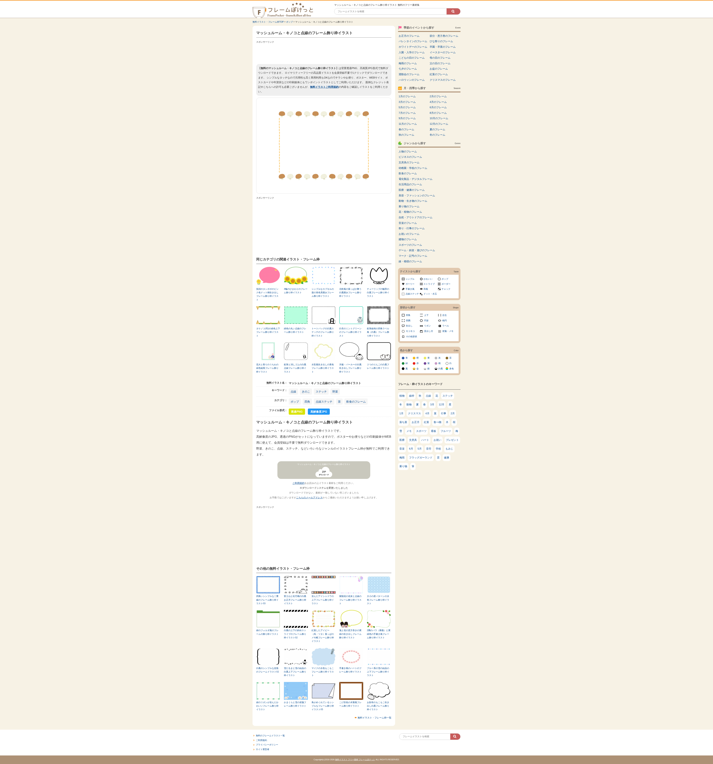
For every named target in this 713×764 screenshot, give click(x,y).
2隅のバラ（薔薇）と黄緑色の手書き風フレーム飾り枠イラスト (378, 634)
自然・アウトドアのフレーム (415, 217)
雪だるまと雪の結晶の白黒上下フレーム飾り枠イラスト (295, 672)
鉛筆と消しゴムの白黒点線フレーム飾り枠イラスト (295, 368)
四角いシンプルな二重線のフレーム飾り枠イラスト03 (267, 600)
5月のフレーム (407, 107)
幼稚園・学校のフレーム (413, 167)
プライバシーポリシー (267, 744)
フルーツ (446, 431)
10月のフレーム (439, 118)
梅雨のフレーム (408, 63)
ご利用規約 (298, 483)
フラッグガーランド (420, 457)
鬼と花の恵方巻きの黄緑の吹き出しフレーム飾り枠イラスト (350, 634)
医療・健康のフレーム (412, 189)
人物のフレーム (408, 151)
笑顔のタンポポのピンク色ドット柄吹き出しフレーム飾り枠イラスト (267, 294)
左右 (444, 315)
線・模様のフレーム (410, 261)
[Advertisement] (323, 53)
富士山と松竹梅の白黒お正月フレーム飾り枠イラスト (295, 600)
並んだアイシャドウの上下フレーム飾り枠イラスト (323, 600)
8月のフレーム (438, 112)
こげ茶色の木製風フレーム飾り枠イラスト (350, 704)
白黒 (440, 368)
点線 (293, 391)
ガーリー (410, 284)
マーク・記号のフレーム (413, 255)
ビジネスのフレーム (410, 156)
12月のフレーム (439, 123)
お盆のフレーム (439, 68)
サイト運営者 (262, 749)
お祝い (437, 439)
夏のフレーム (437, 129)
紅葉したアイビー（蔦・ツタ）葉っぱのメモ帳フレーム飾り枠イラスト (323, 635)
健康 (446, 457)
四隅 (408, 320)
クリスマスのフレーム (443, 79)
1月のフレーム (407, 96)
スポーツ (421, 431)
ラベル (445, 325)
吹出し (409, 325)
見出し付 (428, 331)
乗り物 (403, 466)
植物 (402, 395)
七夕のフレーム (408, 68)
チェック (446, 289)
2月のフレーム (438, 96)
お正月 (415, 422)
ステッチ (321, 391)
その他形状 (411, 336)
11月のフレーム (408, 123)
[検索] (453, 11)
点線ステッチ (324, 401)
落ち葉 (403, 422)
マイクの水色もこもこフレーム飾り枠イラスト (323, 672)
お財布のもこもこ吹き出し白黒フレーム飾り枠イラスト (378, 706)
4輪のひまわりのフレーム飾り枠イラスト (295, 291)
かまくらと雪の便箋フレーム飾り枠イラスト (295, 704)
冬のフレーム (437, 134)
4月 (427, 413)
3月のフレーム (407, 101)
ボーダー (446, 284)
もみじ (449, 448)
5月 (420, 448)
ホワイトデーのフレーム (413, 46)
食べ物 (437, 422)
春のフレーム (406, 129)
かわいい (428, 279)
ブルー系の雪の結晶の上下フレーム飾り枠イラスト (378, 672)
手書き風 (410, 289)
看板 (433, 431)
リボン (427, 325)
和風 (426, 289)
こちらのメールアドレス (309, 497)
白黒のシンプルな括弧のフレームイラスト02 (267, 670)
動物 (409, 404)
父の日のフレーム (440, 63)
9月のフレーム (407, 118)
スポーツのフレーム (410, 244)
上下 (426, 315)
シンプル (410, 279)
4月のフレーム (438, 101)
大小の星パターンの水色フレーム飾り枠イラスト (378, 600)
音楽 (402, 448)
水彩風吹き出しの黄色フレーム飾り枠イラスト (323, 368)
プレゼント (452, 439)
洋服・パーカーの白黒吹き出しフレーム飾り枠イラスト (350, 368)
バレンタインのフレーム (413, 41)
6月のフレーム (438, 107)
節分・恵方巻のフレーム (444, 35)
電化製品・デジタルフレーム (415, 178)
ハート (425, 439)
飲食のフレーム (356, 401)
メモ (409, 431)
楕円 (444, 320)
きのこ (306, 391)
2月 (453, 413)
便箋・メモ (447, 331)
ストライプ (429, 284)
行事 (443, 413)
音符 (428, 448)
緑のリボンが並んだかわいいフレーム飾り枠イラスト (267, 706)
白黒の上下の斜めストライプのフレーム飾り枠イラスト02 (295, 634)
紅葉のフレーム (439, 74)
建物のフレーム (408, 239)
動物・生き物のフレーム (413, 200)
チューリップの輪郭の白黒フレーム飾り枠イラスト (378, 293)
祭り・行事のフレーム (412, 228)
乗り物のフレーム (409, 206)
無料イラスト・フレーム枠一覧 (374, 717)
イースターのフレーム (443, 52)
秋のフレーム (406, 134)
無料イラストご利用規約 (324, 86)
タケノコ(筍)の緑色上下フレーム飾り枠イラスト (268, 332)
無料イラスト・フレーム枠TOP (268, 22)
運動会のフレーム (409, 74)
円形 (426, 320)
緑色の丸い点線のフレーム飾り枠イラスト (295, 330)
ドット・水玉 (430, 294)
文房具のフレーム (409, 162)
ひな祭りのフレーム (441, 41)
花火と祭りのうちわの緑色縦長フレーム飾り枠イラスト (267, 368)
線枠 (411, 395)
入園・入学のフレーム (412, 52)
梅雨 (402, 457)
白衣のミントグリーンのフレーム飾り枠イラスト (350, 332)
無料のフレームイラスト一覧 (270, 735)
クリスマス (414, 413)
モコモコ (410, 331)
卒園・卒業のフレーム (443, 46)
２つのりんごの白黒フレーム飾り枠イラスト (378, 366)
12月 (441, 404)
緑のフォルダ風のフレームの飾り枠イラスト (267, 632)
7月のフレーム (407, 112)
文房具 (413, 439)
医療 (402, 439)
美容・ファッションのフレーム (417, 195)
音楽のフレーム (408, 222)
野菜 (335, 391)
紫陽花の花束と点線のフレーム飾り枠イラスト (350, 600)
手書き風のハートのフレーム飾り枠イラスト (350, 670)
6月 (411, 448)
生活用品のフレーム (410, 184)
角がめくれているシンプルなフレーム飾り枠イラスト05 (323, 706)
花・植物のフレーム (410, 211)
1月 (401, 413)
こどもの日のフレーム (412, 57)
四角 (307, 401)
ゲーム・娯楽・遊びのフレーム (417, 250)
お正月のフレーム (409, 35)
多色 (451, 368)
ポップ (289, 22)
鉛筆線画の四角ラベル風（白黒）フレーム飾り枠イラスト (378, 332)
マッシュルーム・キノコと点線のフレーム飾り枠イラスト (323, 464)
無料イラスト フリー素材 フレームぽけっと (355, 759)
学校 (438, 448)
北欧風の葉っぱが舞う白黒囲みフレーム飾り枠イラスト (350, 293)
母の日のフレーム (440, 57)
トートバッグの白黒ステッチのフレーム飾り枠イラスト (323, 332)
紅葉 (426, 422)
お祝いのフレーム (409, 233)
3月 (432, 404)
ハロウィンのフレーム (412, 79)
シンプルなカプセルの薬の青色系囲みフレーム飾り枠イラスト (323, 293)
